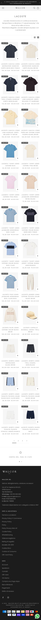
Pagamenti (6, 588)
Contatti (5, 571)
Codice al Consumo (9, 551)
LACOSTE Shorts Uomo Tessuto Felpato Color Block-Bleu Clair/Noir (10, 396)
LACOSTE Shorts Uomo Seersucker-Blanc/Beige (10, 363)
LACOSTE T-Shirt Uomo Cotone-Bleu (10, 165)
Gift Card (5, 575)
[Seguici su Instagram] (8, 597)
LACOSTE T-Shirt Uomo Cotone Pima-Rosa (10, 196)
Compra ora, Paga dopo (11, 581)
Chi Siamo (5, 578)
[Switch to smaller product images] (38, 37)
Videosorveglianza (8, 538)
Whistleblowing (7, 535)
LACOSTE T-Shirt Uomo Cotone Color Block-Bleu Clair (10, 263)
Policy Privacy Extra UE (9, 528)
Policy (4, 525)
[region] (20, 454)
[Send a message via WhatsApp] (37, 616)
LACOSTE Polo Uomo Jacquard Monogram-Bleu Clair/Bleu (10, 297)
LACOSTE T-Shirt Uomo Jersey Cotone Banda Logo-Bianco (30, 263)
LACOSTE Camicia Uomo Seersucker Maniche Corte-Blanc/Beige (30, 66)
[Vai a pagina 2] (27, 440)
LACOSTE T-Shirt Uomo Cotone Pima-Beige (30, 165)
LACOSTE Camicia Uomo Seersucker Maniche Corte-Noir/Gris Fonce (10, 66)
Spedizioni (5, 568)
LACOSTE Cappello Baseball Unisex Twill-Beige (30, 330)
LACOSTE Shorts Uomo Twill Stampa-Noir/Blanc (30, 363)
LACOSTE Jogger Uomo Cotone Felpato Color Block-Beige (30, 297)
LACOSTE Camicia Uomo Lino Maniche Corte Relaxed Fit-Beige (10, 132)
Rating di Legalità (8, 542)
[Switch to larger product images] (35, 37)
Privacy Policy (7, 522)
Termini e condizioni (9, 515)
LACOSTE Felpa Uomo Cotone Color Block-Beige (10, 330)
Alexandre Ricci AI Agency (21, 607)
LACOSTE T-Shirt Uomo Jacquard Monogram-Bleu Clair (10, 230)
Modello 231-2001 (8, 545)
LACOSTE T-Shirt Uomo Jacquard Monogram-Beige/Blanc (30, 197)
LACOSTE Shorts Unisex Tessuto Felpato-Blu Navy (30, 429)
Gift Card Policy (7, 555)
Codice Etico (6, 548)
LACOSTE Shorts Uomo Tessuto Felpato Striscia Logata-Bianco (10, 429)
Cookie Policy (6, 532)
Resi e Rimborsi (7, 585)
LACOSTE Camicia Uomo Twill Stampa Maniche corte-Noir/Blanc (10, 99)
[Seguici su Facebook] (3, 597)
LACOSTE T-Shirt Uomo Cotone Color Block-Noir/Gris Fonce (30, 230)
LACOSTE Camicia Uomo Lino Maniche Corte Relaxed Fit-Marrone (30, 99)
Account (5, 565)
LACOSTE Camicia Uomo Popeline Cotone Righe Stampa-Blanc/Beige (30, 132)
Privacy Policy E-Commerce (12, 518)
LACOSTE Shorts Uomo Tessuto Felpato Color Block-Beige (30, 396)
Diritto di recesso (8, 591)
